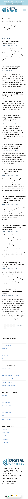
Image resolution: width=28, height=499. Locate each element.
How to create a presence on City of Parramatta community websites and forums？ (13, 146)
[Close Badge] (21, 494)
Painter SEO (5, 442)
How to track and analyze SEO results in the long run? (12, 68)
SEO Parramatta (6, 409)
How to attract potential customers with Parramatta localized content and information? (12, 118)
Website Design (6, 368)
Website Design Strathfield (8, 385)
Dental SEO (5, 435)
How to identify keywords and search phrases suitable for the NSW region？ (13, 94)
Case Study (5, 348)
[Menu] (24, 10)
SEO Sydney (5, 395)
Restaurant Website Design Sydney (10, 375)
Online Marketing (6, 345)
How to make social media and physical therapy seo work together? (13, 171)
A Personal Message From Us (14, 3)
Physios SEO (5, 429)
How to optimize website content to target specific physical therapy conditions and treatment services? (14, 199)
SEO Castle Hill (5, 415)
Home (3, 341)
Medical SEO (5, 439)
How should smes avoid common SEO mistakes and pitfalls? (12, 291)
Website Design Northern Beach (10, 378)
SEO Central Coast (6, 419)
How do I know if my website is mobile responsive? (13, 42)
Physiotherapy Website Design (9, 372)
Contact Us (5, 355)
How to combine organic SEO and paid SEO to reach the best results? (13, 264)
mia (17, 45)
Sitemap (4, 358)
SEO (12, 45)
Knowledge (5, 352)
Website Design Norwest (8, 382)
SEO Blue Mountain (7, 412)
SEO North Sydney (6, 405)
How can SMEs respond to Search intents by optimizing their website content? (14, 227)
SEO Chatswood (6, 402)
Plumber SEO (5, 446)
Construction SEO (6, 432)
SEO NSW (4, 398)
